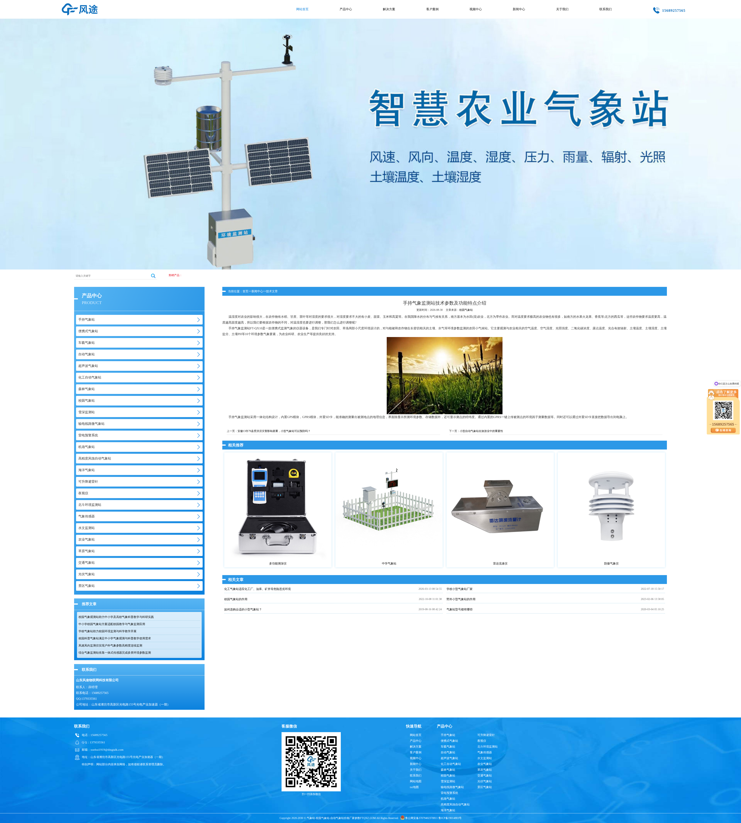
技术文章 (272, 291)
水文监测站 (484, 758)
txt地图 (414, 787)
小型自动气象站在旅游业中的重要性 (481, 431)
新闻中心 (519, 9)
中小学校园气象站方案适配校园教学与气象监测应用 (112, 624)
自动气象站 (448, 752)
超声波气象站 (449, 758)
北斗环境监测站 (487, 746)
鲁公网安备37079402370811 (421, 818)
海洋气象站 (448, 810)
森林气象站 (448, 769)
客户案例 (432, 9)
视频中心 (475, 9)
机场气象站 (448, 798)
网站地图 (415, 781)
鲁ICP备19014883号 (450, 818)
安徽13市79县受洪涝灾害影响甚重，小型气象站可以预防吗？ (274, 431)
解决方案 (389, 9)
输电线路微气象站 (452, 787)
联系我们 (605, 9)
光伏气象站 (484, 781)
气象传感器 (484, 752)
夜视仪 (481, 740)
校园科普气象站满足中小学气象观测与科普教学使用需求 (115, 638)
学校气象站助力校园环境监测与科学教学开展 (107, 631)
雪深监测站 (448, 781)
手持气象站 (448, 735)
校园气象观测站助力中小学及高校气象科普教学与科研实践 (116, 617)
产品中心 (346, 9)
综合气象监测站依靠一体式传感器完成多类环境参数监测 (115, 652)
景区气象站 (484, 787)
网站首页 (302, 9)
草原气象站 (484, 769)
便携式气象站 (449, 740)
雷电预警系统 (449, 792)
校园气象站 (466, 309)
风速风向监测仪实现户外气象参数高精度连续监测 (110, 645)
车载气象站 (448, 746)
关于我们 (562, 9)
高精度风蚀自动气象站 (455, 804)
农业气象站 (484, 764)
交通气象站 (484, 775)
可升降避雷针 (486, 735)
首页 (245, 291)
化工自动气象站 (451, 764)
